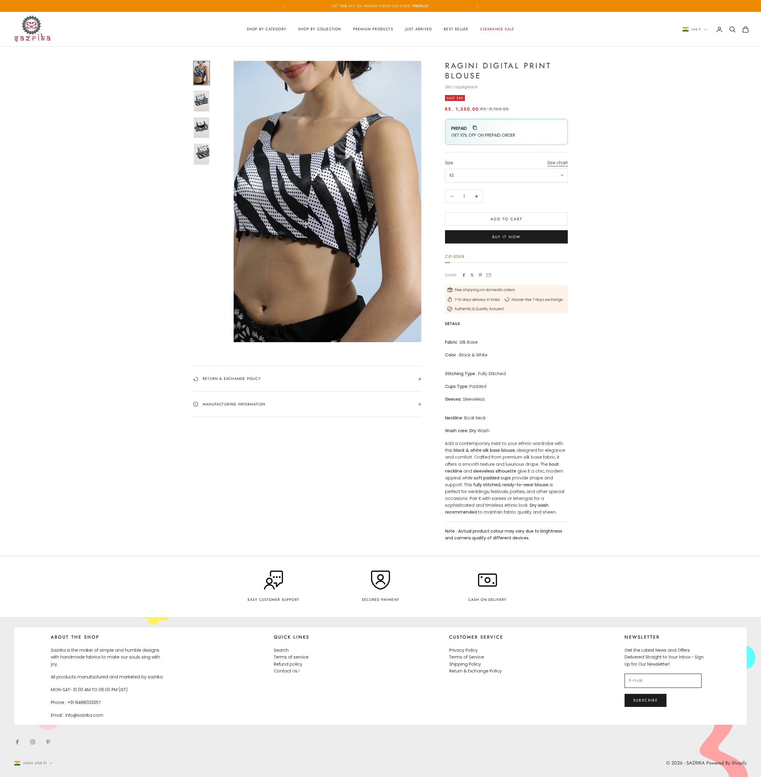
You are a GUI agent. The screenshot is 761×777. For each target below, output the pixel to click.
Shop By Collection (319, 29)
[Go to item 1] (201, 73)
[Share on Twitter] (472, 275)
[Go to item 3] (201, 128)
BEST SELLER (456, 29)
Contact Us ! (287, 671)
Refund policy (288, 664)
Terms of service (291, 657)
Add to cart (506, 219)
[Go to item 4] (201, 154)
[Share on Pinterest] (480, 275)
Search (281, 650)
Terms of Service (466, 657)
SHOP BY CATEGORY (266, 29)
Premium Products (373, 29)
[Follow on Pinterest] (48, 742)
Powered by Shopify (726, 762)
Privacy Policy (463, 650)
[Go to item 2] (201, 101)
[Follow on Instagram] (33, 742)
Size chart (557, 163)
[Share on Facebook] (463, 275)
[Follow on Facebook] (17, 742)
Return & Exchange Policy (475, 671)
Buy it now (506, 237)
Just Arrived (418, 29)
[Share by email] (488, 275)
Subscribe (645, 700)
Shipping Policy (465, 664)
